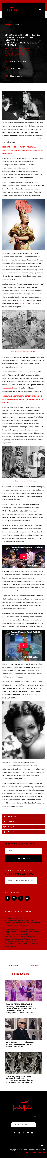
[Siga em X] (20, 898)
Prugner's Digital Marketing (34, 1152)
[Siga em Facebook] (7, 898)
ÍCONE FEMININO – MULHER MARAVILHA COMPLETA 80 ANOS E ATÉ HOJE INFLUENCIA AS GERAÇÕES (22, 150)
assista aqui (22, 303)
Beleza (18, 24)
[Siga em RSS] (32, 1132)
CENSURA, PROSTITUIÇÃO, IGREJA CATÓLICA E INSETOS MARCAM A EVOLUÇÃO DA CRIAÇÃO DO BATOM (23, 399)
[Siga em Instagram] (14, 898)
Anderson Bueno (18, 61)
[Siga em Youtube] (27, 898)
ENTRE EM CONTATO (23, 1125)
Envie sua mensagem (21, 880)
